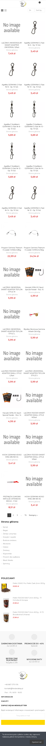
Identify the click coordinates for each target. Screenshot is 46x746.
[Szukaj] (7, 3)
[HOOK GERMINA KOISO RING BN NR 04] (11, 439)
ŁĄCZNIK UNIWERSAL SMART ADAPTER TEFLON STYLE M (11, 289)
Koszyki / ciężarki (9, 537)
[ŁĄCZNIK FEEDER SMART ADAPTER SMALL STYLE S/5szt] (34, 439)
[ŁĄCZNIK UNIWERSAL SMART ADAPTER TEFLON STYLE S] (34, 356)
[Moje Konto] (42, 4)
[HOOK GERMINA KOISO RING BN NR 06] (34, 481)
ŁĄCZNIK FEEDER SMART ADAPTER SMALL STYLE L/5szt (11, 373)
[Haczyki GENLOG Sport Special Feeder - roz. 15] (34, 272)
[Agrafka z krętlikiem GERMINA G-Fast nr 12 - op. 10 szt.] (11, 151)
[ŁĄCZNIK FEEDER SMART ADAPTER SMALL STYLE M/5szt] (34, 397)
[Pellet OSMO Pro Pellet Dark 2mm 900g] (6, 588)
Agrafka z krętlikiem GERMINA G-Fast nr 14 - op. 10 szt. (34, 168)
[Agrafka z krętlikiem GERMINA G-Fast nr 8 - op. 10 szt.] (11, 109)
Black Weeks (8, 560)
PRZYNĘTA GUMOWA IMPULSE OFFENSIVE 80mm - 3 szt (12, 499)
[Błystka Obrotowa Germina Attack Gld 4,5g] (34, 314)
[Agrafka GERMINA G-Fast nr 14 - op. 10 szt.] (11, 193)
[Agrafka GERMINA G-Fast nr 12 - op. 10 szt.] (34, 193)
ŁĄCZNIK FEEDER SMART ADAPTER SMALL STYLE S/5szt (34, 457)
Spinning (6, 564)
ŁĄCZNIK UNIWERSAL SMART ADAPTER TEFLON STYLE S (34, 373)
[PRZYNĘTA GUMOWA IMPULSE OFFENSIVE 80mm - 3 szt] (11, 481)
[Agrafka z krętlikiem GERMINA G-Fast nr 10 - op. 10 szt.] (34, 109)
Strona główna (12, 50)
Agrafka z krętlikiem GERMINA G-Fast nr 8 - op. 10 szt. (11, 126)
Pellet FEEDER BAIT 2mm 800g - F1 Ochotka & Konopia (27, 599)
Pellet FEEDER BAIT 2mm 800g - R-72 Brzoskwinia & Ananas (28, 613)
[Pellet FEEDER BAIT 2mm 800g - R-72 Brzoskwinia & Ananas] (6, 617)
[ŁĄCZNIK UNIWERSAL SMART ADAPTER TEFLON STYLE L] (11, 314)
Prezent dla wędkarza (11, 557)
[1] (23, 722)
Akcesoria (6, 544)
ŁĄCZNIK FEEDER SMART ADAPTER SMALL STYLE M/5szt (34, 415)
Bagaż (5, 530)
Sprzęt (5, 527)
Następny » (33, 515)
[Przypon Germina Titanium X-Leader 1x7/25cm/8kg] (11, 232)
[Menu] (3, 4)
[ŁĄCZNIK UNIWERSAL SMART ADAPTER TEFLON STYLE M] (11, 272)
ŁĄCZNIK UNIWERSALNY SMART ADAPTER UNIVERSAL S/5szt (12, 45)
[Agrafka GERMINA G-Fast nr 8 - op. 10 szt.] (11, 69)
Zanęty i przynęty (9, 534)
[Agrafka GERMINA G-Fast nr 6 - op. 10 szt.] (34, 27)
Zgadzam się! (37, 742)
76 (25, 515)
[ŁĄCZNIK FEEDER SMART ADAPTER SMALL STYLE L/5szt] (11, 356)
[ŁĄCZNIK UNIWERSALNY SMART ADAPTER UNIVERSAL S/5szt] (11, 27)
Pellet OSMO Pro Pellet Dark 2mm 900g (29, 583)
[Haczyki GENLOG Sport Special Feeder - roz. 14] (11, 397)
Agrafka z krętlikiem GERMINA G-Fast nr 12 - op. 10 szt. (11, 168)
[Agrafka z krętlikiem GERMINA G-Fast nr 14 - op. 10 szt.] (34, 151)
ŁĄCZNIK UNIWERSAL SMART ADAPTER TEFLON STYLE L (11, 331)
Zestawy (6, 550)
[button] (40, 578)
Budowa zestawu (9, 540)
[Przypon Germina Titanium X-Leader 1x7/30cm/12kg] (34, 232)
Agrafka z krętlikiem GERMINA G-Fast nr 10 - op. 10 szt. (34, 126)
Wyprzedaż (7, 554)
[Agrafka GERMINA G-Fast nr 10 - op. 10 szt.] (34, 69)
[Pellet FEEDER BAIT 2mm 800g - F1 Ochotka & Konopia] (6, 603)
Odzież (5, 547)
